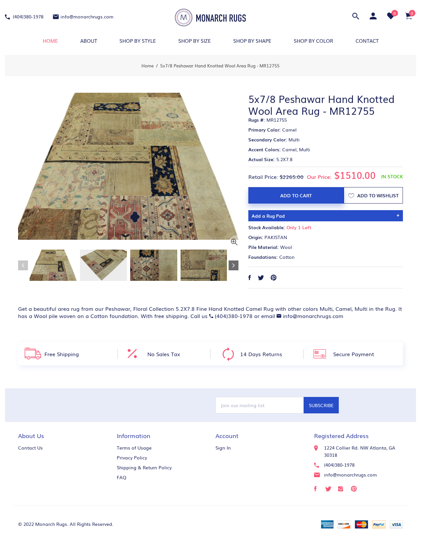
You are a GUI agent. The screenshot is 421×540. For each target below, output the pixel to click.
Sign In (223, 447)
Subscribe (321, 405)
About (88, 40)
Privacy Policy (132, 457)
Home (50, 40)
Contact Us (30, 447)
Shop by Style (137, 40)
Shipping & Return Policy (144, 467)
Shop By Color (313, 40)
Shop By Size (194, 40)
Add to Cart (296, 195)
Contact (367, 40)
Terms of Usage (134, 447)
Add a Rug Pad (268, 215)
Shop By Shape (252, 40)
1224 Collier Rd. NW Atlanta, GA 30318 (359, 451)
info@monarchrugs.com (87, 16)
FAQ (121, 477)
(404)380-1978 (27, 16)
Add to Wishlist (377, 195)
